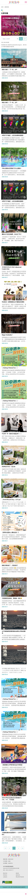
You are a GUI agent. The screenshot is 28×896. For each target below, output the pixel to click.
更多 (25, 38)
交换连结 (5, 877)
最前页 (5, 848)
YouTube (19, 33)
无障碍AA (8, 882)
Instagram (13, 33)
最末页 (22, 848)
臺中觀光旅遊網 (14, 2)
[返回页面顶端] (26, 894)
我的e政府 (3, 882)
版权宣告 (18, 875)
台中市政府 (7, 33)
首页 (2, 7)
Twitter (16, 33)
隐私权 (17, 873)
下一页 (18, 848)
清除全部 (17, 38)
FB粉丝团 (4, 33)
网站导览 (5, 873)
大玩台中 (10, 33)
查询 (21, 38)
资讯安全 (5, 875)
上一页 (9, 848)
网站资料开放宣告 (20, 877)
